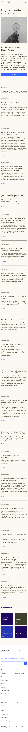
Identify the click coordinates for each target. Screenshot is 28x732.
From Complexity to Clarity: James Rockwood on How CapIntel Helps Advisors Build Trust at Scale (12, 168)
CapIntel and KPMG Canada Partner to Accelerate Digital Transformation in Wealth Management (13, 220)
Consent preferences (21, 726)
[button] (25, 2)
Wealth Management (20, 673)
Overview (3, 673)
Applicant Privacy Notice (7, 721)
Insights (16, 702)
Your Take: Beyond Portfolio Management (10, 456)
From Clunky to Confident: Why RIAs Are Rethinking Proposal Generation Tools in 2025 (14, 402)
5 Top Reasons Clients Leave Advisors (13, 320)
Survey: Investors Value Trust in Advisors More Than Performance (13, 479)
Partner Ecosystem (5, 694)
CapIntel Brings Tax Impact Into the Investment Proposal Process (12, 196)
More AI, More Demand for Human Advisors (12, 48)
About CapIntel (4, 702)
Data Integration (5, 690)
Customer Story (14, 91)
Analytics (3, 683)
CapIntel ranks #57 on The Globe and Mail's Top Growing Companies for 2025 (14, 274)
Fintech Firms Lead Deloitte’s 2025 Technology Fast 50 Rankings (12, 249)
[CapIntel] (5, 2)
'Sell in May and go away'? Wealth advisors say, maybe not (12, 345)
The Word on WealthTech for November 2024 (13, 535)
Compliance (4, 687)
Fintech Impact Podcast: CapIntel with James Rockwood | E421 (13, 133)
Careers (3, 705)
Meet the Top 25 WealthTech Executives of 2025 (13, 297)
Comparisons (4, 680)
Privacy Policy (4, 714)
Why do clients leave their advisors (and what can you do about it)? (13, 372)
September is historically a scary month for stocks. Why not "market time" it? (13, 587)
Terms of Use (4, 717)
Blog (4, 91)
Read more (14, 74)
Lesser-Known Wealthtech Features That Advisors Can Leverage (13, 559)
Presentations (4, 677)
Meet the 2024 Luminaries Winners (12, 508)
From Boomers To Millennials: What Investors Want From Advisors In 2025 (13, 433)
